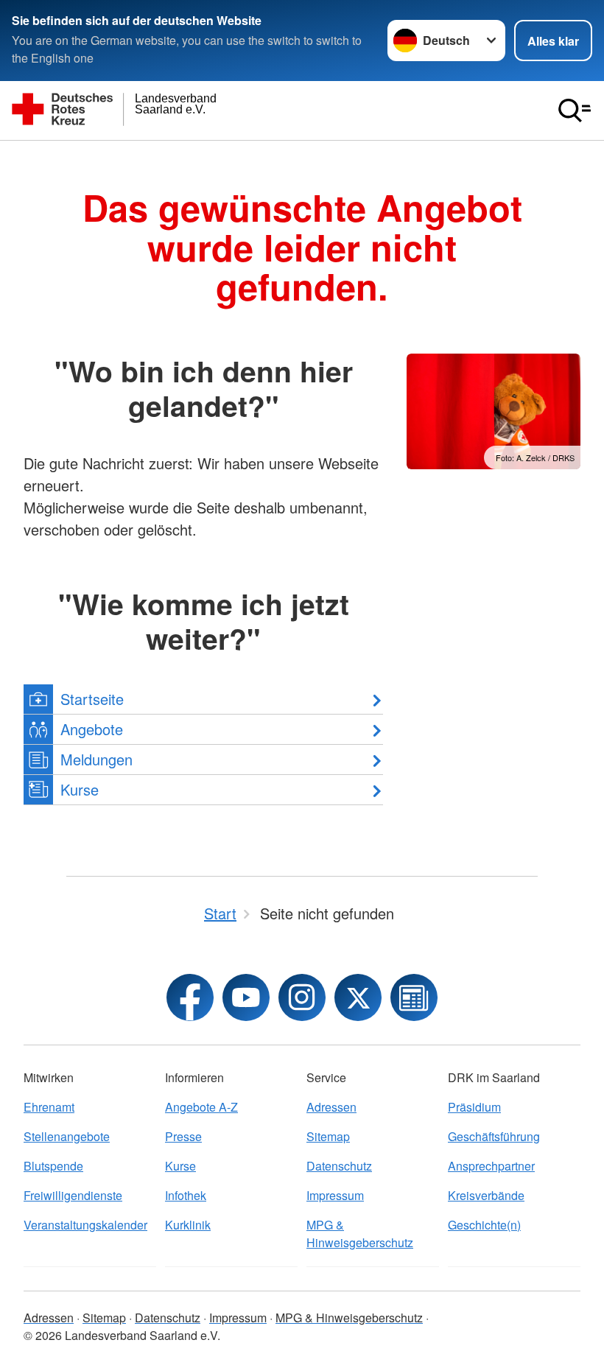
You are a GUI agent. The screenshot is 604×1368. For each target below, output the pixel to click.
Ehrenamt (49, 1106)
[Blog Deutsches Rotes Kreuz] (414, 997)
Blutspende (53, 1165)
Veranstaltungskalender (85, 1224)
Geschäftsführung (494, 1136)
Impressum (335, 1195)
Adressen (331, 1106)
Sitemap (328, 1136)
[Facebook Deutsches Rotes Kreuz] (190, 997)
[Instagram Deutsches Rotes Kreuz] (302, 997)
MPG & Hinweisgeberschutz (359, 1233)
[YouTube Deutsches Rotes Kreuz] (246, 997)
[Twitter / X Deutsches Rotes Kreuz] (358, 997)
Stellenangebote (67, 1136)
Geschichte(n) (484, 1224)
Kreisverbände (486, 1195)
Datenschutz (339, 1165)
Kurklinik (188, 1224)
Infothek (185, 1195)
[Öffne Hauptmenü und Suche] (574, 110)
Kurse (180, 1165)
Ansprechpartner (491, 1165)
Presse (183, 1136)
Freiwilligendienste (73, 1195)
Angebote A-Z (201, 1106)
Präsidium (474, 1106)
